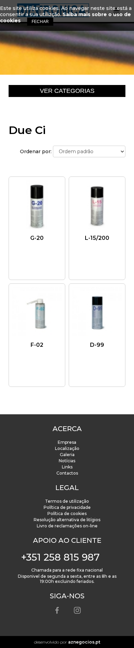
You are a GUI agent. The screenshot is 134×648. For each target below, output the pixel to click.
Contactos (67, 473)
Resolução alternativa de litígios (67, 519)
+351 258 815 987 (60, 557)
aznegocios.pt (84, 642)
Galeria (67, 454)
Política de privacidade (67, 507)
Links (67, 466)
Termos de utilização (67, 501)
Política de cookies (67, 513)
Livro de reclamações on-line (67, 525)
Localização (67, 448)
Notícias (67, 460)
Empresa (67, 442)
